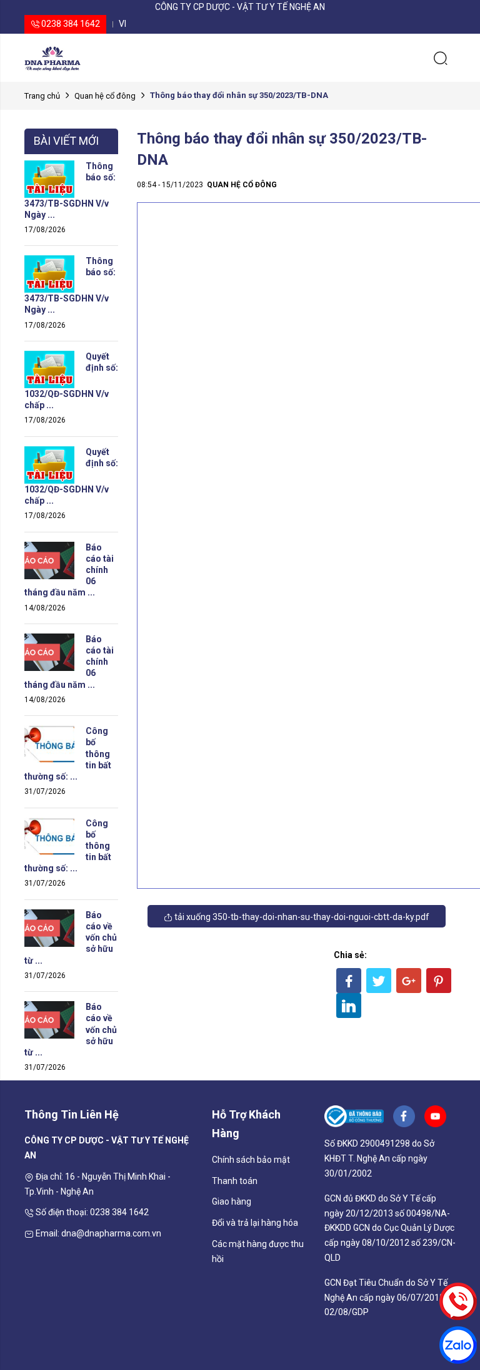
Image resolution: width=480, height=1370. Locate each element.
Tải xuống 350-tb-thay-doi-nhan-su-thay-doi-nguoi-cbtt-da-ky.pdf (300, 917)
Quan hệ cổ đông (105, 95)
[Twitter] (378, 980)
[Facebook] (348, 980)
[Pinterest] (438, 980)
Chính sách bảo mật (251, 1160)
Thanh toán (235, 1181)
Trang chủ (42, 95)
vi (122, 24)
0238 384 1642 (69, 24)
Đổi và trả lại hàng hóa (255, 1223)
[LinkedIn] (348, 1005)
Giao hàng (231, 1201)
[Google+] (408, 980)
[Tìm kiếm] (441, 57)
